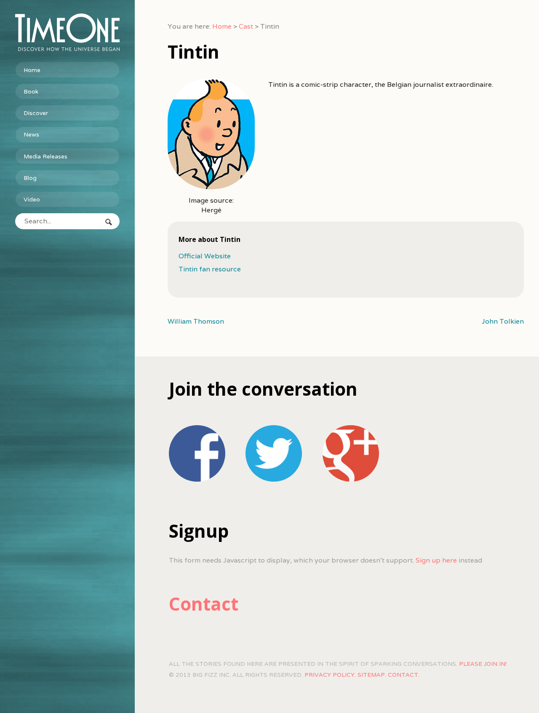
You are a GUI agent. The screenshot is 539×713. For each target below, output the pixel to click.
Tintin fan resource (210, 269)
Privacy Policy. (330, 674)
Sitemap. (372, 674)
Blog (30, 178)
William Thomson (196, 321)
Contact (203, 604)
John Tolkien (503, 321)
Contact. (403, 674)
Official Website (205, 256)
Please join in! (483, 663)
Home (32, 70)
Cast (246, 26)
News (31, 134)
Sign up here (436, 560)
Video (32, 199)
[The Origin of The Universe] (67, 32)
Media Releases (45, 156)
